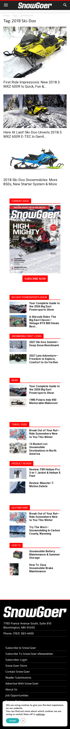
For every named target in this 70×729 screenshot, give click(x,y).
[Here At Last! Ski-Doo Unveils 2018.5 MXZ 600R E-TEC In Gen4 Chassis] (35, 111)
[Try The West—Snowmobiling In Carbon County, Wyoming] (17, 531)
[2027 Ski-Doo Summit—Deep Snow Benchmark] (18, 346)
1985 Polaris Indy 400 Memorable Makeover (43, 401)
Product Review (21, 463)
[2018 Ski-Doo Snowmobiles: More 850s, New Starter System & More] (35, 160)
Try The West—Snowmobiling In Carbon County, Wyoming (44, 530)
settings (40, 714)
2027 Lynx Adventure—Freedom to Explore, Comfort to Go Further (43, 359)
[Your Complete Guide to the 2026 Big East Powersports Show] (18, 307)
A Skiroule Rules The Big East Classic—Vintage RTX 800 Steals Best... (44, 321)
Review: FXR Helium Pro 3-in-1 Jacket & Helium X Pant (44, 473)
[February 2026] (35, 239)
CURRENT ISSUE (20, 201)
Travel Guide (19, 424)
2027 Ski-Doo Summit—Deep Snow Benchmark (44, 343)
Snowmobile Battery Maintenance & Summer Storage (44, 554)
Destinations (20, 507)
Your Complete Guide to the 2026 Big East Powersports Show (44, 306)
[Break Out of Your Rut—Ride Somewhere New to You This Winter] (18, 434)
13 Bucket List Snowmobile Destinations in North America (42, 448)
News (15, 380)
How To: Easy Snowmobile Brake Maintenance (41, 568)
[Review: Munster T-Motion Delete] (17, 487)
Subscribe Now (35, 279)
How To (16, 545)
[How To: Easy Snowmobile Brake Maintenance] (14, 569)
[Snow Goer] (35, 5)
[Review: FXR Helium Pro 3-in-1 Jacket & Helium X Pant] (18, 473)
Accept (12, 720)
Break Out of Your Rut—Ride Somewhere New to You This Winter (44, 433)
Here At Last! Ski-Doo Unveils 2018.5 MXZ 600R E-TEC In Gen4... (32, 134)
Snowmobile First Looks (26, 336)
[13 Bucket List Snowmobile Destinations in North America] (18, 448)
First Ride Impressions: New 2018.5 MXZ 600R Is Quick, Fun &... (31, 84)
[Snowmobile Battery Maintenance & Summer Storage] (18, 555)
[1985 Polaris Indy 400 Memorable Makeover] (18, 402)
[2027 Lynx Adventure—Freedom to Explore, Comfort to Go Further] (18, 359)
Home (6, 15)
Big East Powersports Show (29, 297)
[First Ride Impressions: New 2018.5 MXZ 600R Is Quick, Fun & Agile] (35, 52)
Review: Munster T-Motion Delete (41, 484)
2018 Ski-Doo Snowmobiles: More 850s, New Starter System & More (30, 182)
